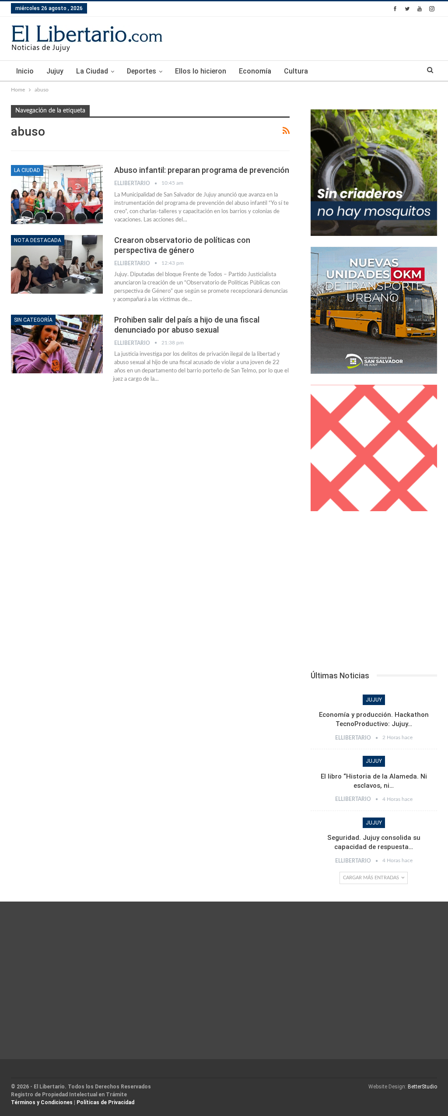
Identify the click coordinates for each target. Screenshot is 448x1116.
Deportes (141, 71)
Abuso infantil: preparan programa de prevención (201, 170)
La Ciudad (92, 71)
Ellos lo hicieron (200, 71)
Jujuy (54, 71)
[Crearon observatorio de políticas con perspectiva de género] (57, 264)
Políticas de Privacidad (105, 1102)
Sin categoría (33, 320)
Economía (255, 71)
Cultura (296, 71)
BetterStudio (422, 1087)
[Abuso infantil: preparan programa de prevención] (57, 194)
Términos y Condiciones (42, 1102)
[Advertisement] (374, 593)
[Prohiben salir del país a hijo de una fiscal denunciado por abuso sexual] (57, 344)
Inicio (25, 71)
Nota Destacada (37, 240)
